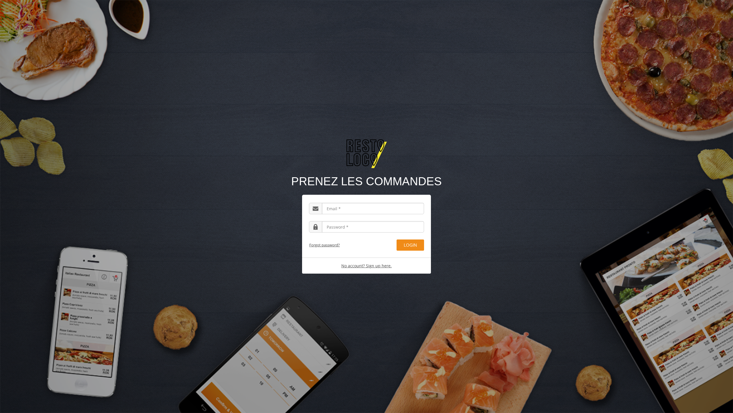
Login (410, 245)
